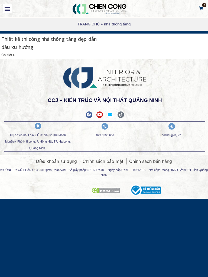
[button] (7, 8)
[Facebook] (89, 114)
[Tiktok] (121, 114)
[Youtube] (99, 114)
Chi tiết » (8, 55)
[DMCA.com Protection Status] (105, 191)
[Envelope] (110, 114)
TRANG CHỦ (88, 24)
